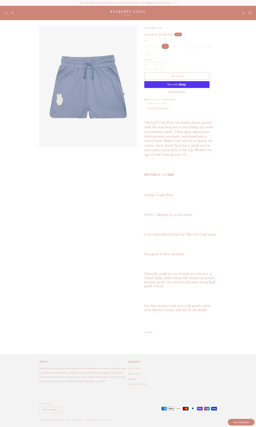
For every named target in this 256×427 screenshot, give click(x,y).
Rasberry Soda (50, 420)
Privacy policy (91, 420)
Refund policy (78, 420)
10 (210, 47)
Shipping (132, 379)
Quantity (147, 60)
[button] (6, 13)
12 (150, 54)
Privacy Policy (134, 368)
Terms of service (105, 420)
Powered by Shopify (63, 420)
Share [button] (150, 332)
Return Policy (134, 374)
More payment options (177, 92)
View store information (157, 108)
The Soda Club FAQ (137, 384)
